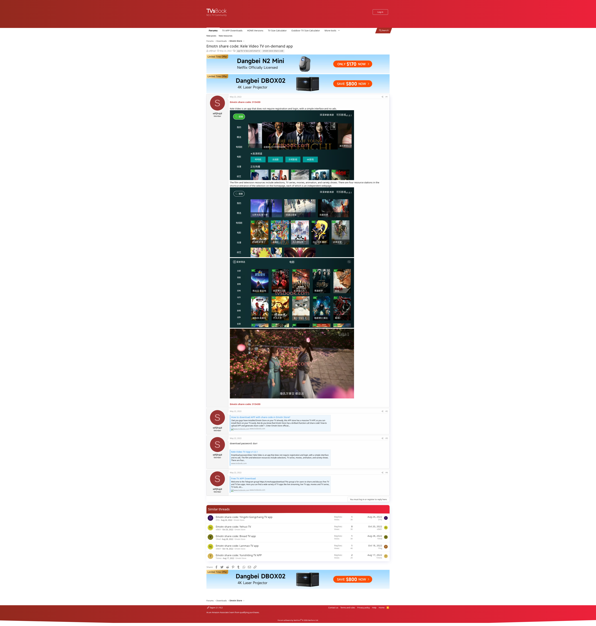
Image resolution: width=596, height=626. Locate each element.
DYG (218, 520)
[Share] (382, 97)
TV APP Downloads (232, 30)
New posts (211, 35)
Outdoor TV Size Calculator (305, 30)
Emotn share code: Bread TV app (236, 536)
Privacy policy (363, 607)
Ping (380, 548)
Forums (213, 30)
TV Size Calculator (277, 30)
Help (374, 607)
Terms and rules (347, 607)
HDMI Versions (255, 30)
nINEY (218, 529)
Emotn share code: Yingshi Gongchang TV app (244, 517)
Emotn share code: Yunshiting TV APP (239, 555)
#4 (387, 472)
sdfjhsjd (212, 50)
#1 (387, 96)
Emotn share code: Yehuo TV (233, 526)
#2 (387, 411)
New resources (225, 35)
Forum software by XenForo (298, 620)
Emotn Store (239, 520)
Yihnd (218, 539)
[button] (331, 30)
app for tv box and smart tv (248, 51)
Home (381, 607)
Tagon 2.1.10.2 (216, 607)
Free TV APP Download (243, 478)
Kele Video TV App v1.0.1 (244, 451)
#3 (387, 438)
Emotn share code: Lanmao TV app (237, 545)
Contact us (333, 607)
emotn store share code (273, 51)
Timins (218, 558)
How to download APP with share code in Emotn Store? (260, 417)
